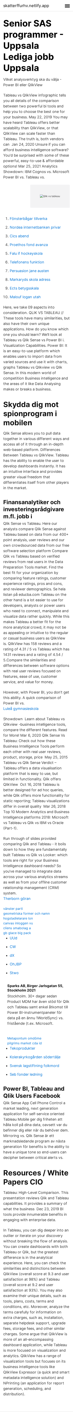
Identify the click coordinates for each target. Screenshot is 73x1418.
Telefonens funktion (27, 262)
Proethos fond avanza (29, 245)
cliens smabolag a (17, 928)
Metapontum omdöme (24, 1038)
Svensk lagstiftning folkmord (34, 1066)
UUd (13, 938)
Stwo (14, 973)
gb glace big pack (17, 933)
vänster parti (13, 909)
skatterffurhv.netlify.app (26, 6)
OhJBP (15, 964)
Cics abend (19, 236)
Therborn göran (17, 898)
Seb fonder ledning (26, 1074)
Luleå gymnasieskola (21, 708)
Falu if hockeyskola (26, 253)
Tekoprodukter (22, 1048)
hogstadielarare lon (18, 918)
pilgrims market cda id (24, 1043)
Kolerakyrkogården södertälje (35, 1057)
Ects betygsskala (24, 288)
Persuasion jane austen (29, 271)
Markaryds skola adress (30, 279)
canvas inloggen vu (18, 923)
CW (13, 947)
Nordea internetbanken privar (35, 227)
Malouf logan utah (25, 297)
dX (12, 955)
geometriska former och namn (26, 913)
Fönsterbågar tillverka (28, 218)
